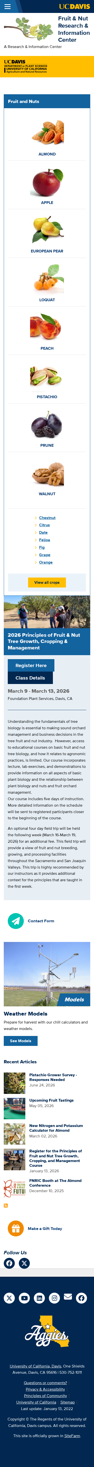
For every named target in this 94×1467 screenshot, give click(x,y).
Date (43, 532)
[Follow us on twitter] (24, 1263)
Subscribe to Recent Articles (6, 1206)
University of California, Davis (35, 1366)
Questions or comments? (45, 1383)
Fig (42, 547)
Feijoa (44, 540)
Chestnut (47, 518)
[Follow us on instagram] (54, 1298)
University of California (36, 1402)
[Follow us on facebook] (9, 1263)
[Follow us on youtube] (24, 1298)
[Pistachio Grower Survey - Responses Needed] (14, 1083)
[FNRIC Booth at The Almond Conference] (14, 1188)
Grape (44, 555)
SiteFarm (72, 1436)
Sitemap (67, 1402)
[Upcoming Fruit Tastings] (14, 1108)
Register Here (31, 665)
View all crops (47, 582)
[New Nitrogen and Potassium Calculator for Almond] (14, 1133)
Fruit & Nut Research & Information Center (74, 29)
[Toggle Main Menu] (7, 6)
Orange (46, 562)
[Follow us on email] (68, 1298)
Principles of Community (45, 1396)
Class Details (30, 678)
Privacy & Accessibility (45, 1389)
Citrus (44, 525)
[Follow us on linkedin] (39, 1298)
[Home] (29, 29)
